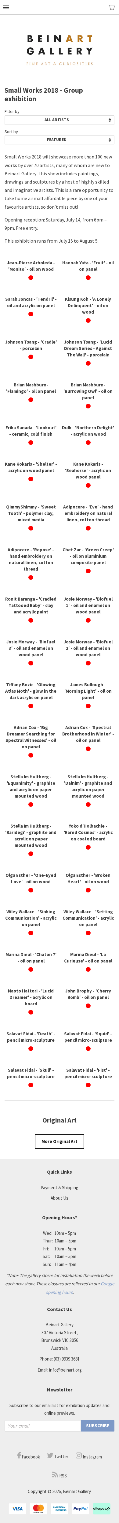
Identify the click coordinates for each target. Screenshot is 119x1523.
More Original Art (59, 1141)
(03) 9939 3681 (67, 1359)
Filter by (12, 111)
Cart (114, 10)
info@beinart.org (65, 1370)
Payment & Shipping (59, 1187)
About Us (59, 1198)
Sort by (11, 131)
